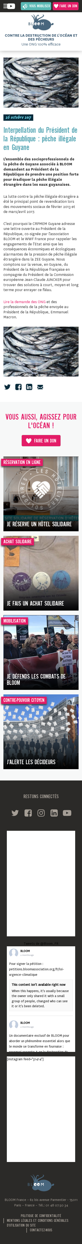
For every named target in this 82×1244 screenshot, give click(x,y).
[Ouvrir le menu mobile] (5, 6)
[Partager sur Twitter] (7, 387)
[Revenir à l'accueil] (41, 22)
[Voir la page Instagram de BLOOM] (41, 813)
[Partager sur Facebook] (18, 387)
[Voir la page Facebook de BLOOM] (28, 813)
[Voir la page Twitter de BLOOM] (15, 813)
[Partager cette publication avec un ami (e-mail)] (40, 387)
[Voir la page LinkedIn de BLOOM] (54, 813)
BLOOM (25, 951)
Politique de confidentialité (41, 1216)
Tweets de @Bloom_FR (41, 944)
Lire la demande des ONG (24, 302)
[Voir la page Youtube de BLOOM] (11, 6)
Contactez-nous (41, 1230)
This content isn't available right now (38, 985)
